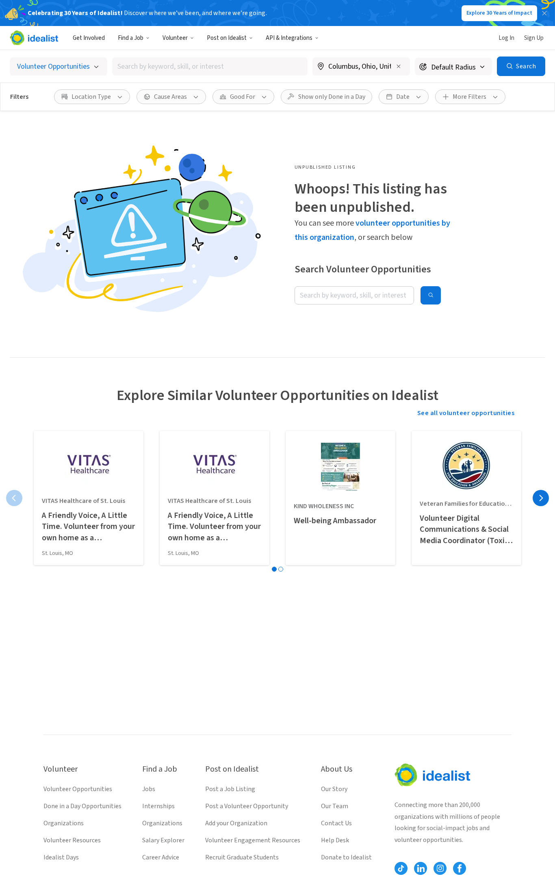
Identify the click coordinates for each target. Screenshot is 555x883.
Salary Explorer (163, 840)
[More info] (361, 67)
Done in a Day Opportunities (82, 806)
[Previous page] (14, 498)
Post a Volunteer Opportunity (246, 806)
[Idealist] (34, 37)
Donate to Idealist (346, 857)
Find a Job (130, 38)
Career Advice (160, 857)
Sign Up (534, 38)
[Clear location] (398, 66)
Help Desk (335, 840)
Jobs (148, 789)
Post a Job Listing (230, 789)
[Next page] (541, 498)
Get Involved (89, 38)
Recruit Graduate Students (242, 857)
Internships (158, 806)
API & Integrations (289, 38)
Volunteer (175, 38)
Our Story (334, 789)
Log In (506, 38)
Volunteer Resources (72, 840)
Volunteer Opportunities (77, 789)
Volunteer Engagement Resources (252, 840)
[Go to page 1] (274, 569)
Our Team (334, 806)
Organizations (63, 823)
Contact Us (336, 823)
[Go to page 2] (280, 569)
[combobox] (210, 66)
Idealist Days (61, 857)
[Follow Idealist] (401, 868)
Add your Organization (236, 823)
